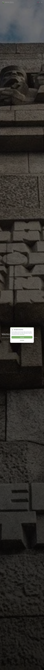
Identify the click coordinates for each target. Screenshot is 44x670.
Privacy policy (22, 334)
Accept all (22, 337)
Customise (22, 340)
